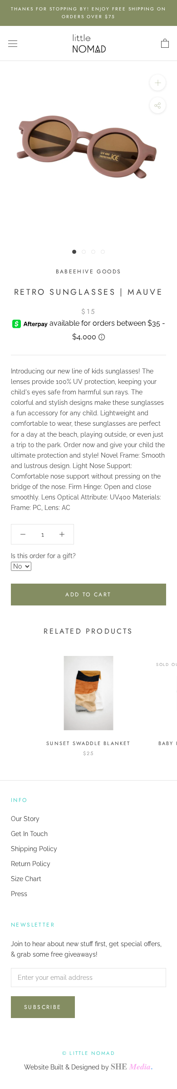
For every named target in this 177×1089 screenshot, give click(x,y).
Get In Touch (29, 833)
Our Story (25, 818)
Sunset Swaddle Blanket (88, 743)
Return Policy (30, 863)
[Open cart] (165, 43)
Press (19, 893)
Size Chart (26, 878)
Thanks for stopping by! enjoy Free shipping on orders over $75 (88, 12)
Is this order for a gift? (43, 556)
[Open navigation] (12, 43)
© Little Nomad (88, 1053)
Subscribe (43, 1007)
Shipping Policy (34, 848)
